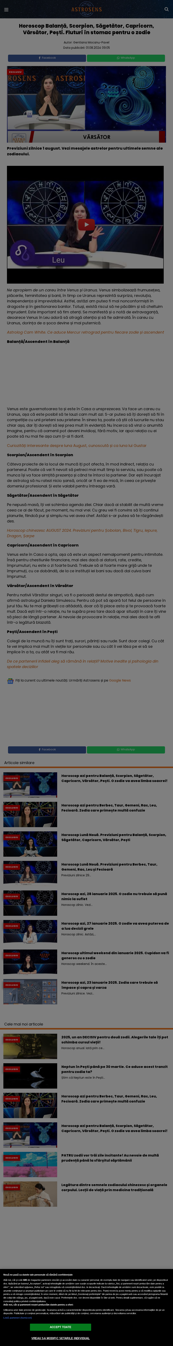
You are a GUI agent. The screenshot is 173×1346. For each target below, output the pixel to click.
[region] (86, 1307)
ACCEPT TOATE (60, 1327)
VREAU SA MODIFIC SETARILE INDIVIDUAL (60, 1338)
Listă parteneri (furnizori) (17, 1317)
